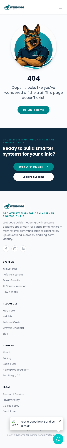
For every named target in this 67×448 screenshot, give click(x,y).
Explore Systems (33, 177)
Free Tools (9, 310)
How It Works (11, 292)
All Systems (10, 269)
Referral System (13, 274)
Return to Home (33, 110)
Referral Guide (12, 322)
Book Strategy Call (30, 167)
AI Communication (14, 286)
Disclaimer (9, 411)
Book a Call (9, 364)
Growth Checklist (13, 328)
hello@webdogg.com (16, 369)
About (6, 352)
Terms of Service (13, 394)
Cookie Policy (11, 405)
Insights (7, 316)
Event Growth (11, 280)
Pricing (7, 358)
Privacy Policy (11, 400)
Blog (5, 333)
